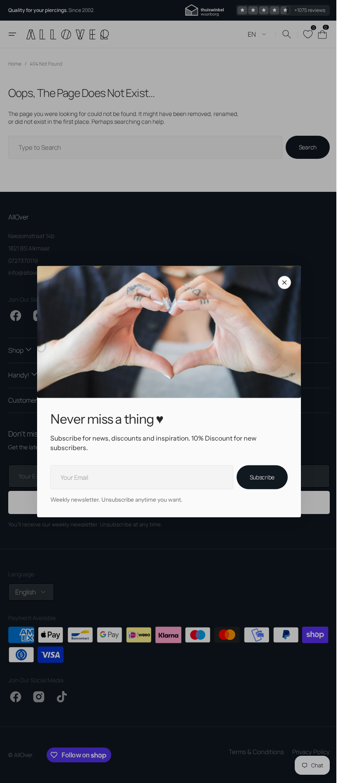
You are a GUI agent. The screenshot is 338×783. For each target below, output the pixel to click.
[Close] (281, 282)
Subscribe (258, 477)
